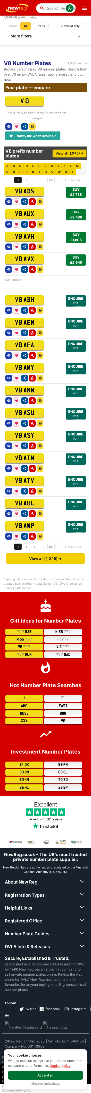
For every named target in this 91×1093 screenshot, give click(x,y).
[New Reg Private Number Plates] (18, 8)
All (25, 26)
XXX (24, 721)
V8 (24, 647)
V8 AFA (24, 345)
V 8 (24, 101)
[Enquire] (32, 126)
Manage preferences (46, 1083)
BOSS (24, 713)
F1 (63, 639)
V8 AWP (24, 526)
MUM (24, 654)
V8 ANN (24, 390)
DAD (63, 654)
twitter (30, 1009)
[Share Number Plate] (24, 126)
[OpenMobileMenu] (84, 8)
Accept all (45, 1075)
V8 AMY (24, 367)
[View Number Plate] (8, 126)
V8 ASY (24, 435)
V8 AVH (24, 236)
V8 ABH (24, 300)
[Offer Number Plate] (32, 201)
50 (51, 180)
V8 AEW (24, 322)
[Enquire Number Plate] (40, 201)
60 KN (24, 780)
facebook (53, 1009)
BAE (24, 632)
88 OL (63, 772)
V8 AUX (24, 214)
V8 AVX (24, 259)
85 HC (24, 787)
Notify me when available (37, 136)
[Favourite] (16, 126)
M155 (24, 639)
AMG (24, 706)
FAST (63, 706)
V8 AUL (24, 503)
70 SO (63, 780)
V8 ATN (24, 458)
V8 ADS (24, 191)
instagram (78, 1009)
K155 (63, 632)
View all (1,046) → (70, 153)
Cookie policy (60, 1065)
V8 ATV (24, 480)
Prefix (41, 26)
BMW (63, 713)
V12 (63, 647)
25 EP (63, 787)
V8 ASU (24, 413)
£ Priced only (70, 26)
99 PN (63, 765)
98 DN (24, 772)
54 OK (24, 765)
